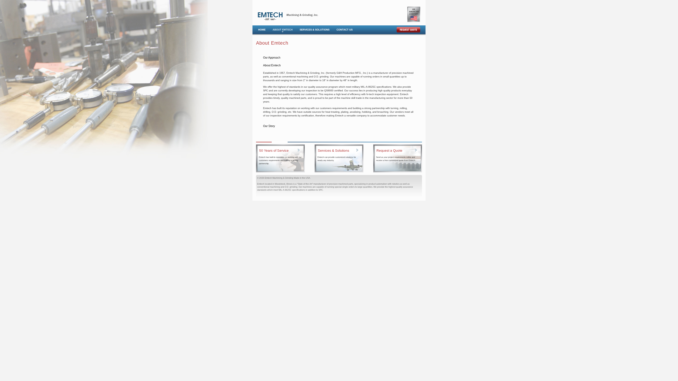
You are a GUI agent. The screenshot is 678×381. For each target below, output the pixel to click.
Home (262, 29)
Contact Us (345, 29)
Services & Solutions (314, 29)
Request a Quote (389, 150)
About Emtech (283, 29)
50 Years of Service (274, 150)
